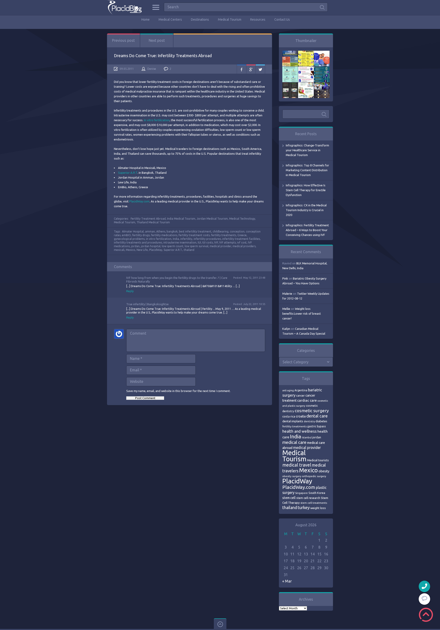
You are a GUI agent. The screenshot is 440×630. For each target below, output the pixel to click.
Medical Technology (242, 218)
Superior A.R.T (127, 172)
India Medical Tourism (181, 218)
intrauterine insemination (179, 242)
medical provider (220, 246)
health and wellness (299, 431)
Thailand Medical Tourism (153, 222)
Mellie (286, 308)
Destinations (200, 19)
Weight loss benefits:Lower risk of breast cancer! (301, 313)
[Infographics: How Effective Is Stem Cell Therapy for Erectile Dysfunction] (322, 53)
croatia (301, 416)
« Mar (287, 581)
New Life (142, 249)
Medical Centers (170, 19)
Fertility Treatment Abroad (148, 218)
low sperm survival (196, 246)
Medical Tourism (229, 19)
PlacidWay (155, 249)
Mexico (130, 249)
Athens (160, 231)
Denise (151, 68)
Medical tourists (318, 460)
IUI (199, 242)
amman (150, 231)
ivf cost (242, 242)
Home (145, 19)
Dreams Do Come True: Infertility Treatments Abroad (163, 55)
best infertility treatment (195, 231)
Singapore (301, 492)
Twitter (260, 69)
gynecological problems (129, 238)
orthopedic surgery (314, 476)
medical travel (296, 465)
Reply (130, 291)
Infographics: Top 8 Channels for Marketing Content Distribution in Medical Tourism (307, 170)
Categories (155, 7)
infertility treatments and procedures (138, 242)
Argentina (300, 390)
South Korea (316, 492)
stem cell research (308, 497)
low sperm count (172, 246)
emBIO (126, 235)
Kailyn (286, 328)
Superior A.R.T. (173, 249)
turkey (304, 507)
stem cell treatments (313, 502)
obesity (324, 471)
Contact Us (282, 19)
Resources (257, 19)
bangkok (172, 231)
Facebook (241, 69)
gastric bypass (316, 426)
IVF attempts (227, 242)
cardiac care (307, 400)
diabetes (321, 421)
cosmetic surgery (312, 410)
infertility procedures (207, 238)
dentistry (309, 421)
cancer (300, 395)
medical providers (244, 246)
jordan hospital (150, 246)
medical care (294, 442)
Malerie (287, 293)
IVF (216, 242)
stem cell (289, 498)
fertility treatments (223, 235)
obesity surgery (291, 476)
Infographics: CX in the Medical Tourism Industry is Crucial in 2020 (306, 210)
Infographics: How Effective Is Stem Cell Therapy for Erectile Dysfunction (306, 190)
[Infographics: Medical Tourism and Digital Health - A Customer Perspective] (322, 84)
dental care (317, 416)
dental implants (292, 421)
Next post (157, 40)
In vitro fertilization (157, 120)
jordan (135, 246)
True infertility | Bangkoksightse (147, 304)
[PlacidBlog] (124, 7)
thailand (189, 249)
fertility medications (164, 235)
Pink (285, 278)
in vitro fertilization (158, 238)
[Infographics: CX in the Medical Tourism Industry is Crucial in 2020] (290, 68)
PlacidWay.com (139, 201)
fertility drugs (141, 235)
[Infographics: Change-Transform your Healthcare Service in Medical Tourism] (290, 53)
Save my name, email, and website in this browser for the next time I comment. (178, 390)
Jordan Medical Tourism (212, 218)
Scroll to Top (426, 615)
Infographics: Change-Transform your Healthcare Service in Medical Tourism (307, 150)
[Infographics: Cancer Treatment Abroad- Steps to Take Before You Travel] (290, 84)
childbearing (220, 231)
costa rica (288, 416)
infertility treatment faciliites (241, 238)
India (176, 238)
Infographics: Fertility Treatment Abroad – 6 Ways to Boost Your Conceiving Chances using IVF (307, 230)
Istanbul (307, 437)
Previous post (123, 40)
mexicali (119, 249)
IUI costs (207, 242)
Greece (242, 235)
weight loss (318, 508)
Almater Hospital (133, 231)
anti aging (288, 390)
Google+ (251, 69)
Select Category (295, 362)
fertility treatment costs (194, 235)
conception (237, 231)
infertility (186, 238)
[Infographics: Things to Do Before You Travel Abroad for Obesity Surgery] (306, 84)
